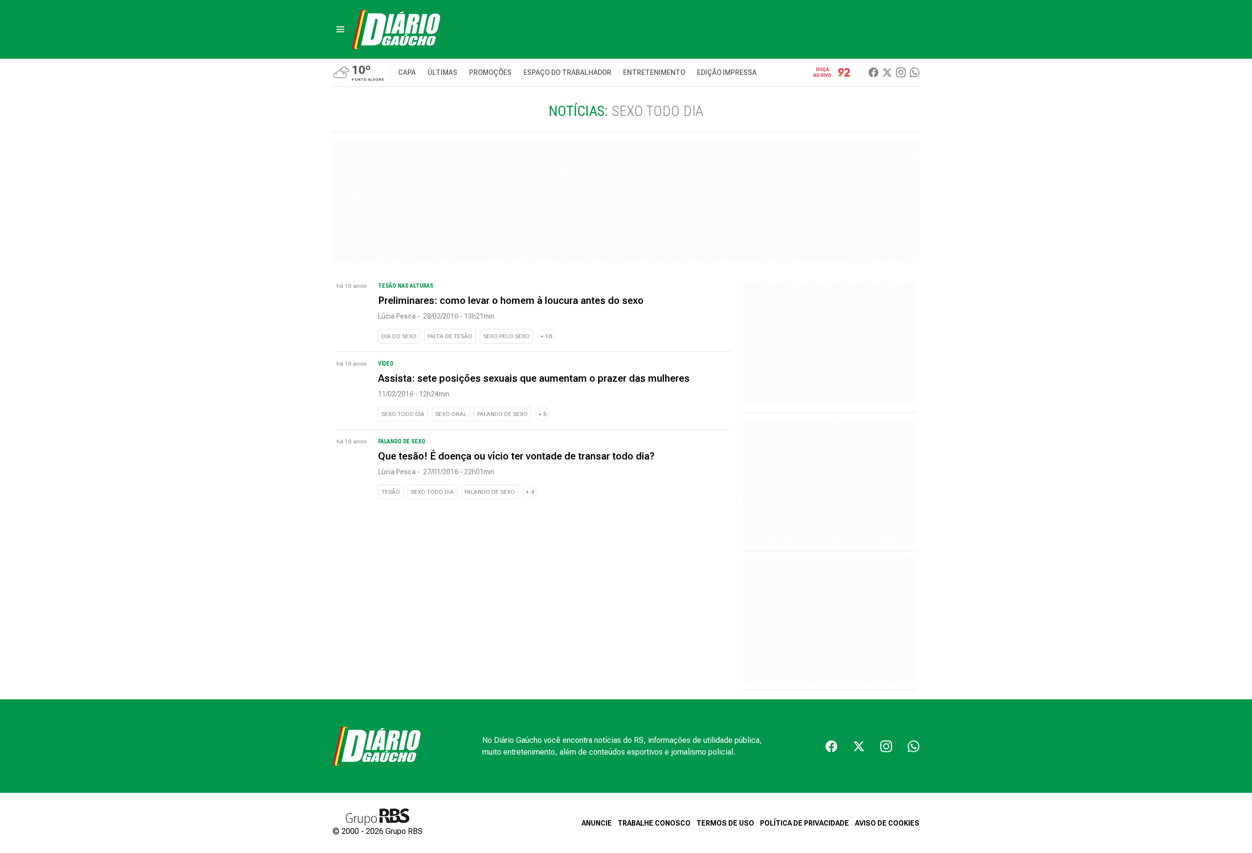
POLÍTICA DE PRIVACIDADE (804, 823)
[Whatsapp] (914, 72)
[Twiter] (887, 72)
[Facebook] (873, 72)
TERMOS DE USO (725, 823)
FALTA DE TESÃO (449, 336)
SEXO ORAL (451, 414)
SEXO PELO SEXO (506, 336)
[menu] (340, 29)
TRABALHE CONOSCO (654, 823)
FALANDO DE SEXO (502, 414)
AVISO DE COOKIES (887, 823)
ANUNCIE (596, 823)
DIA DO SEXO (399, 336)
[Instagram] (901, 72)
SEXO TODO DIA (403, 414)
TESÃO (390, 491)
